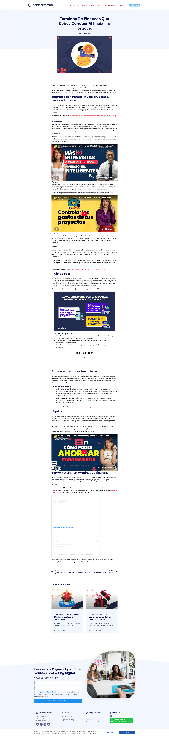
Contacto (121, 5)
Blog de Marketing (67, 717)
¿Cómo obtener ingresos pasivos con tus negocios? (87, 269)
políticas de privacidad (53, 692)
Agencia (84, 5)
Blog (92, 5)
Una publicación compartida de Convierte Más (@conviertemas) (75, 554)
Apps (99, 5)
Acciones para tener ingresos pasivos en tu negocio (87, 407)
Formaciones (73, 5)
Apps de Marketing (68, 720)
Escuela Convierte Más (93, 722)
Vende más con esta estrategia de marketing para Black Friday (100, 617)
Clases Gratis (110, 5)
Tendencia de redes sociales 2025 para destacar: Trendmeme (66, 617)
